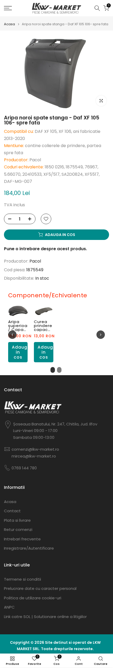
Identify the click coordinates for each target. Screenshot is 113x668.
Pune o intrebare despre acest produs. (45, 249)
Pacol (35, 261)
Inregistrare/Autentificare (29, 548)
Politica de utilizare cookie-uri (32, 598)
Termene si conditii (22, 579)
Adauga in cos (20, 352)
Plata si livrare (17, 520)
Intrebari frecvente (22, 539)
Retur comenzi (18, 529)
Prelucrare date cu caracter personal (40, 588)
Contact (12, 511)
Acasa (9, 24)
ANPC (9, 607)
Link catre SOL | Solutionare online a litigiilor (45, 616)
